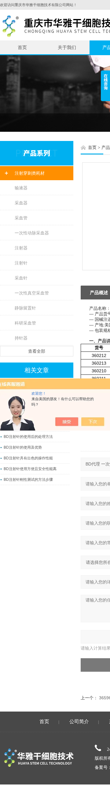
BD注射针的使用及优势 (23, 447)
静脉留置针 (25, 308)
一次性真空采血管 (32, 293)
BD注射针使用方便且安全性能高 (30, 469)
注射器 (21, 247)
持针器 (21, 338)
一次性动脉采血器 (32, 232)
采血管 (21, 217)
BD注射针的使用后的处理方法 (28, 437)
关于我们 (67, 47)
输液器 (21, 187)
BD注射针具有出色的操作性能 (28, 458)
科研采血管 (25, 323)
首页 (22, 47)
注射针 (21, 262)
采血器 (21, 202)
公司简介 (79, 721)
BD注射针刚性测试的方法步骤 (28, 479)
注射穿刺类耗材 (30, 173)
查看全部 (36, 351)
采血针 (21, 277)
